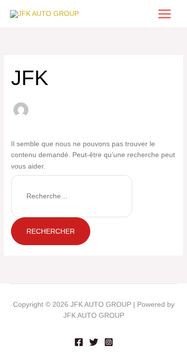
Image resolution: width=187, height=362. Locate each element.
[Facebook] (78, 342)
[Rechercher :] (71, 196)
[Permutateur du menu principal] (164, 13)
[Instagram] (108, 342)
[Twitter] (93, 342)
